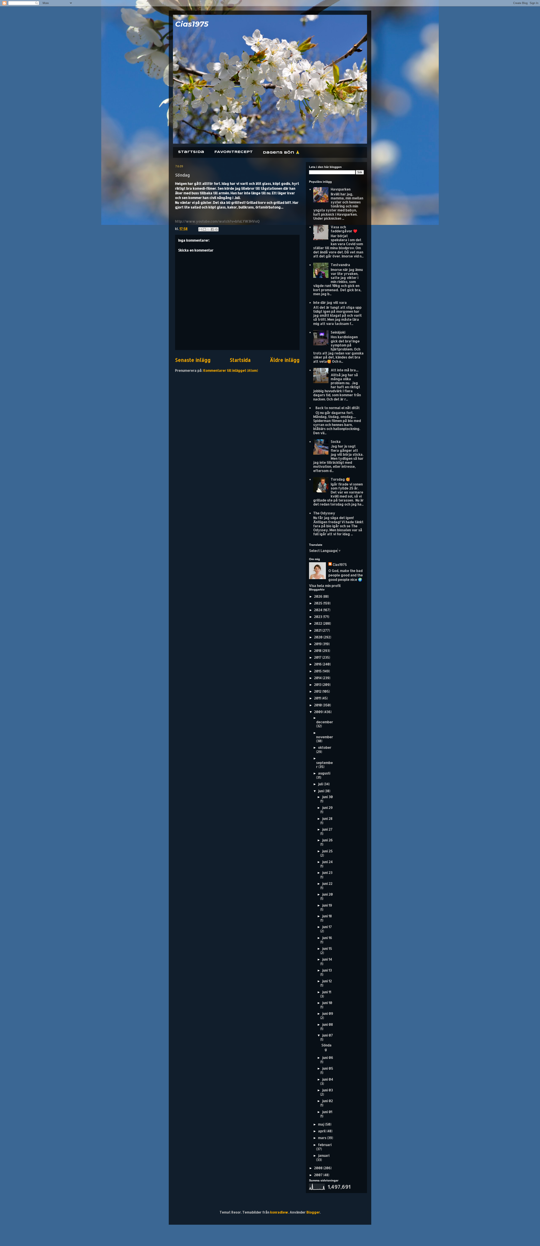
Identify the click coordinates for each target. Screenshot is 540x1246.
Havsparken (341, 189)
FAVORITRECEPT (233, 152)
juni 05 (327, 1068)
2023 (318, 616)
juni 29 (327, 807)
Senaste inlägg (193, 360)
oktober (324, 747)
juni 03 (327, 1090)
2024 (318, 610)
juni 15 (327, 948)
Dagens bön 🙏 (281, 152)
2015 (318, 671)
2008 (318, 1168)
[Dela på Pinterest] (216, 229)
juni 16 (327, 937)
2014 (318, 678)
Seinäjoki (338, 332)
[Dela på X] (208, 229)
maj (321, 1124)
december (324, 722)
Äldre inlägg (285, 360)
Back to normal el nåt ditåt (338, 407)
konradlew (279, 1212)
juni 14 (327, 959)
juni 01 (327, 1112)
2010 (318, 705)
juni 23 (327, 872)
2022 (318, 623)
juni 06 (327, 1057)
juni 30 (327, 797)
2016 (318, 664)
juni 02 (327, 1101)
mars (322, 1137)
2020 (318, 637)
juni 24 (327, 861)
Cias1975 (191, 23)
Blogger (313, 1212)
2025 (318, 603)
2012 (318, 691)
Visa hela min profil (325, 585)
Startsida (191, 152)
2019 (318, 644)
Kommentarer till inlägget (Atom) (230, 370)
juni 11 (326, 992)
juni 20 (327, 894)
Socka (336, 441)
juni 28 (327, 818)
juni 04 (327, 1079)
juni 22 (327, 883)
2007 (318, 1175)
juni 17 (327, 926)
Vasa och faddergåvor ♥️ (344, 229)
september (324, 764)
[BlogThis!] (204, 229)
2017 (318, 657)
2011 (318, 698)
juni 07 (327, 1035)
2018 (318, 650)
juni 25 (327, 851)
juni (321, 791)
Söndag (326, 1047)
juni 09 (327, 1013)
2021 (318, 630)
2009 (319, 711)
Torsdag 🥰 (340, 479)
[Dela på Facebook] (212, 229)
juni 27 (327, 829)
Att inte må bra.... (344, 370)
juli (321, 784)
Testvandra (340, 264)
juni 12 (327, 981)
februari (325, 1144)
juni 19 (327, 905)
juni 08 (327, 1024)
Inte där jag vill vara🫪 (331, 302)
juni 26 (327, 840)
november (324, 737)
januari (323, 1155)
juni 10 (327, 1002)
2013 (318, 684)
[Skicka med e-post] (200, 229)
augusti (324, 773)
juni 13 (327, 970)
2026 (318, 596)
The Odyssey (324, 513)
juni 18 (327, 916)
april (322, 1131)
